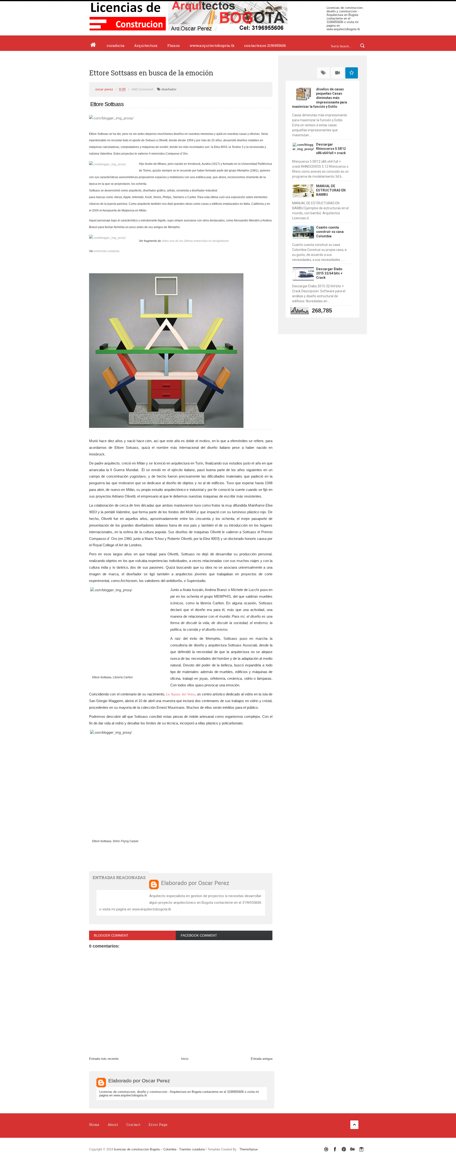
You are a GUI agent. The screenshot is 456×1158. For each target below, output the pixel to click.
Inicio (184, 1058)
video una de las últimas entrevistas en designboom (195, 241)
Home (94, 1124)
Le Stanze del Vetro (180, 694)
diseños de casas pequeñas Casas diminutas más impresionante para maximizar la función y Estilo (319, 97)
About (113, 1124)
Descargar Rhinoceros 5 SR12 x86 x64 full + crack (331, 148)
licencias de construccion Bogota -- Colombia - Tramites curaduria (160, 1149)
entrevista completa (106, 251)
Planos (173, 45)
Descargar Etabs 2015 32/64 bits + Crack (329, 273)
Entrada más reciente (104, 1058)
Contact (133, 1124)
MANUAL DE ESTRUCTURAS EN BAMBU (331, 190)
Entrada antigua (261, 1058)
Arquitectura (145, 45)
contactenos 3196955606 (265, 45)
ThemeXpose (248, 1149)
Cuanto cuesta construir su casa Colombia (330, 231)
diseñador (169, 89)
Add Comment (142, 89)
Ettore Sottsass (106, 104)
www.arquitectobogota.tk (343, 29)
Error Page (158, 1124)
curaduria (115, 45)
